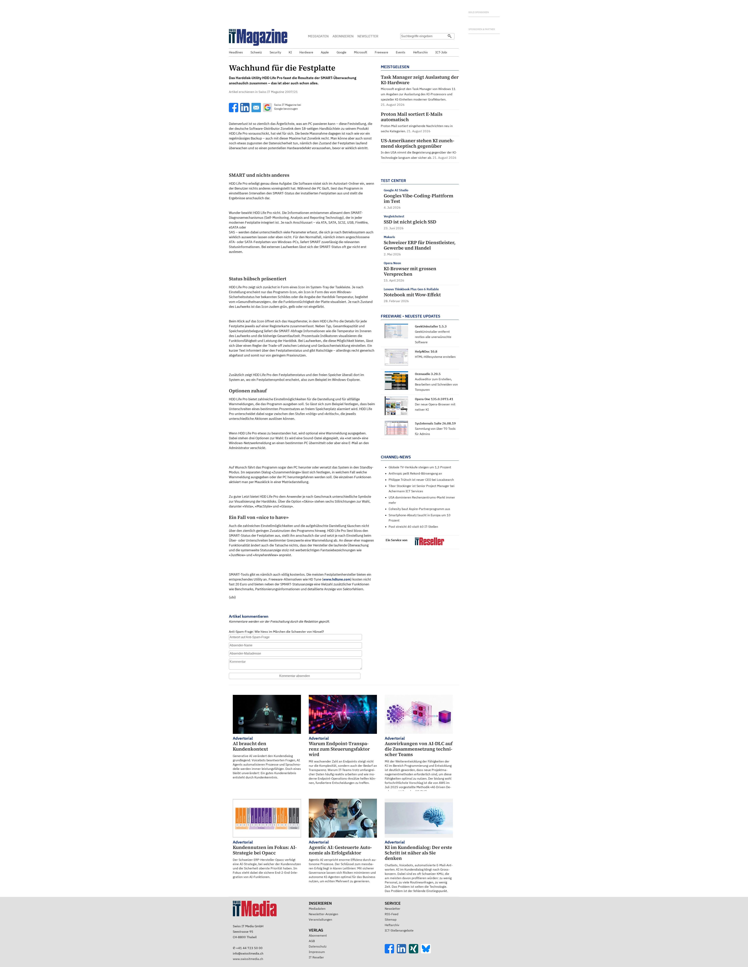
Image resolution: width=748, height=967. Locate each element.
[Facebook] (391, 952)
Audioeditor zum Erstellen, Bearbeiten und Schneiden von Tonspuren (436, 384)
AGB (312, 941)
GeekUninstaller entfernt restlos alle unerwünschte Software (433, 337)
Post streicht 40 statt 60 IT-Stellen (413, 526)
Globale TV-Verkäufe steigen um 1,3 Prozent (420, 467)
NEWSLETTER (367, 36)
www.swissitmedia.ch (248, 959)
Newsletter (392, 909)
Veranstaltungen (320, 919)
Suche (404, 44)
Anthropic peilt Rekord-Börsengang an (415, 473)
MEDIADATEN (318, 36)
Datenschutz (317, 946)
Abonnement (318, 935)
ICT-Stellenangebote (399, 930)
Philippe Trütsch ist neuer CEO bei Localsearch (421, 480)
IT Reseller (316, 957)
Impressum (317, 952)
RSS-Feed (391, 914)
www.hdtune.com (336, 579)
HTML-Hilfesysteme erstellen (435, 357)
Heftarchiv (392, 925)
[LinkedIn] (403, 952)
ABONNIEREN (343, 36)
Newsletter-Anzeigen (323, 914)
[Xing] (415, 952)
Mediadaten (317, 909)
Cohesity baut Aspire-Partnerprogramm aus (419, 509)
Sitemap (390, 919)
